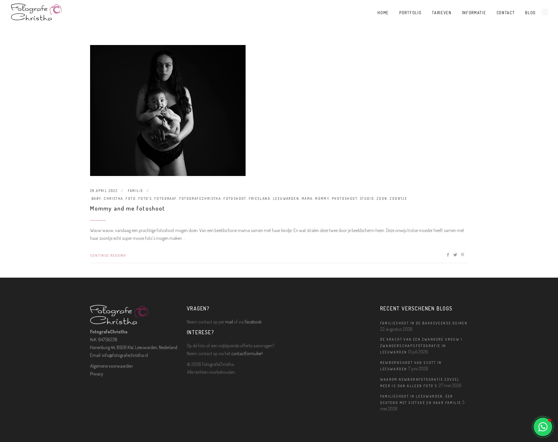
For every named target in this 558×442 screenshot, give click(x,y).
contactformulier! (247, 353)
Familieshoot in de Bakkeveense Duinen (424, 323)
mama (307, 198)
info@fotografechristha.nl (125, 355)
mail (229, 322)
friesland (260, 198)
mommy (322, 198)
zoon (382, 198)
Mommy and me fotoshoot (127, 208)
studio (367, 198)
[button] (543, 427)
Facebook (253, 322)
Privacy (96, 374)
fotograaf (165, 198)
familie (136, 190)
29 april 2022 (104, 190)
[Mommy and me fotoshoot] (168, 110)
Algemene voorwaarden (111, 366)
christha (113, 198)
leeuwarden (286, 198)
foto (131, 198)
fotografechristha (200, 198)
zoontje (398, 198)
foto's (145, 198)
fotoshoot (234, 198)
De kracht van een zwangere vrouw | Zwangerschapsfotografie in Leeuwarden (421, 345)
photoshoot (344, 198)
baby (96, 198)
